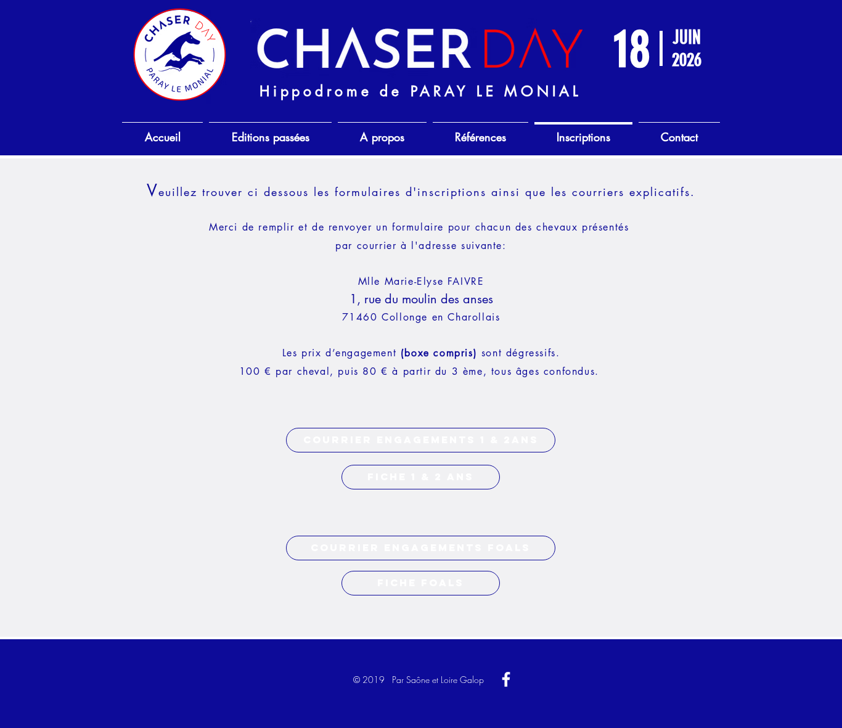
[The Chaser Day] (506, 679)
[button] (420, 440)
